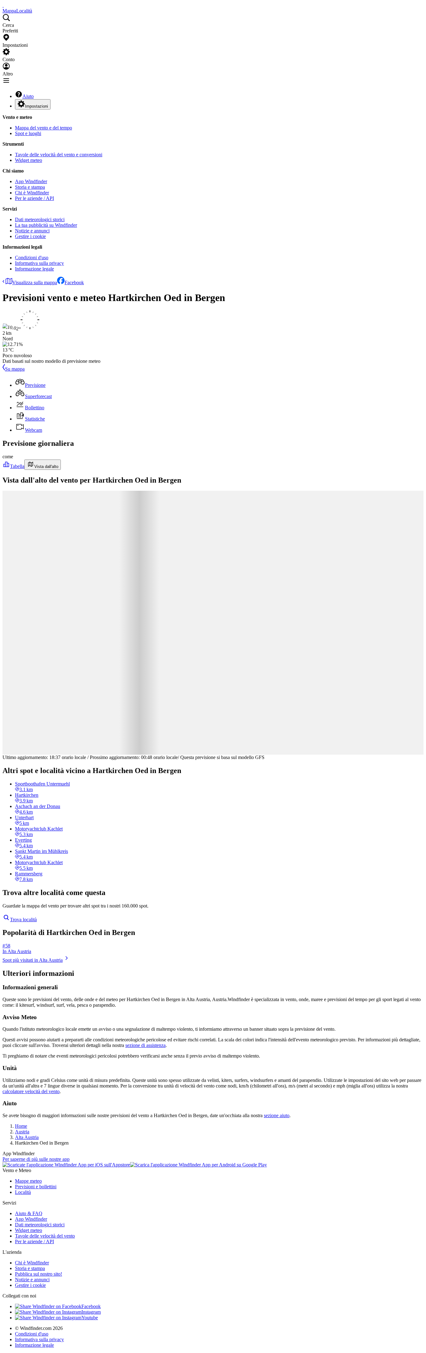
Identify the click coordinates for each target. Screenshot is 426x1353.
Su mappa (15, 369)
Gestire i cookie (30, 236)
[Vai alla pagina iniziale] (3, 5)
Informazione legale (34, 268)
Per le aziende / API (34, 198)
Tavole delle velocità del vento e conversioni (58, 154)
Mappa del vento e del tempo (43, 127)
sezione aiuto (276, 1115)
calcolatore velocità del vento (31, 1091)
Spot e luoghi (28, 133)
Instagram (91, 1312)
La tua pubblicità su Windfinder (46, 225)
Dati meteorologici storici (40, 219)
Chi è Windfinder (32, 192)
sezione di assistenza (145, 1045)
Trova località (23, 919)
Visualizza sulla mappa (34, 282)
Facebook (74, 282)
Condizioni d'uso (31, 257)
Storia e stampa (30, 187)
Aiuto (28, 96)
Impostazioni (36, 106)
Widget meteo (28, 160)
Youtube (89, 1317)
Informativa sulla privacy (39, 263)
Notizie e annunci (32, 230)
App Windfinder (31, 181)
